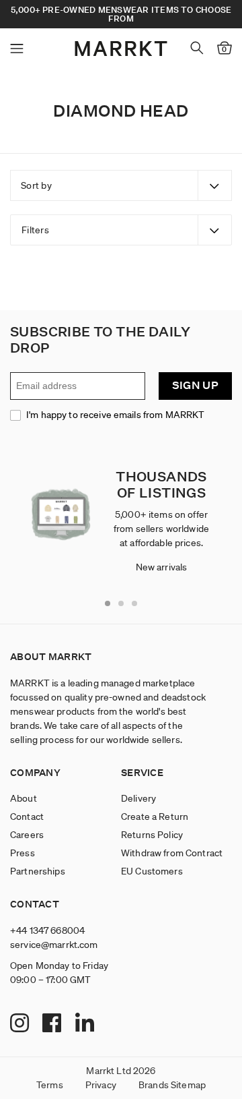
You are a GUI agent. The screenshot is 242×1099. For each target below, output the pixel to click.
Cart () (224, 49)
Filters (35, 230)
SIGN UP (195, 385)
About (23, 798)
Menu (17, 48)
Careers (27, 835)
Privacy (100, 1085)
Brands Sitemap (172, 1085)
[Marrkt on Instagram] (21, 1023)
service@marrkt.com (54, 945)
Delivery (138, 798)
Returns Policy (152, 835)
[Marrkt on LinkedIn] (86, 1023)
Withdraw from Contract (172, 853)
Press (22, 853)
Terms (49, 1085)
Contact (27, 816)
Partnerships (37, 871)
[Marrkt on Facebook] (53, 1023)
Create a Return (154, 816)
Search (197, 48)
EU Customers (152, 871)
